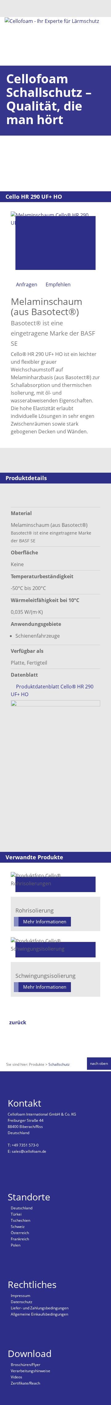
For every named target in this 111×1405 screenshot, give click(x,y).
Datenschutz (21, 1301)
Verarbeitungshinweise (30, 1370)
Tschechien (20, 1220)
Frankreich (20, 1239)
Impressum (20, 1295)
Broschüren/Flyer (25, 1364)
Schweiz (18, 1226)
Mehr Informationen (44, 921)
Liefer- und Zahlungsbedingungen (39, 1308)
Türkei (16, 1214)
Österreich (20, 1232)
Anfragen (26, 284)
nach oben (99, 1063)
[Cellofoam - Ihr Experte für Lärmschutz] (52, 20)
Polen (15, 1245)
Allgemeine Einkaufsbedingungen (39, 1314)
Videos (16, 1377)
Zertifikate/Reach (25, 1383)
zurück (17, 1022)
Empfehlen (58, 284)
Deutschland (21, 1208)
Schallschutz (59, 1064)
